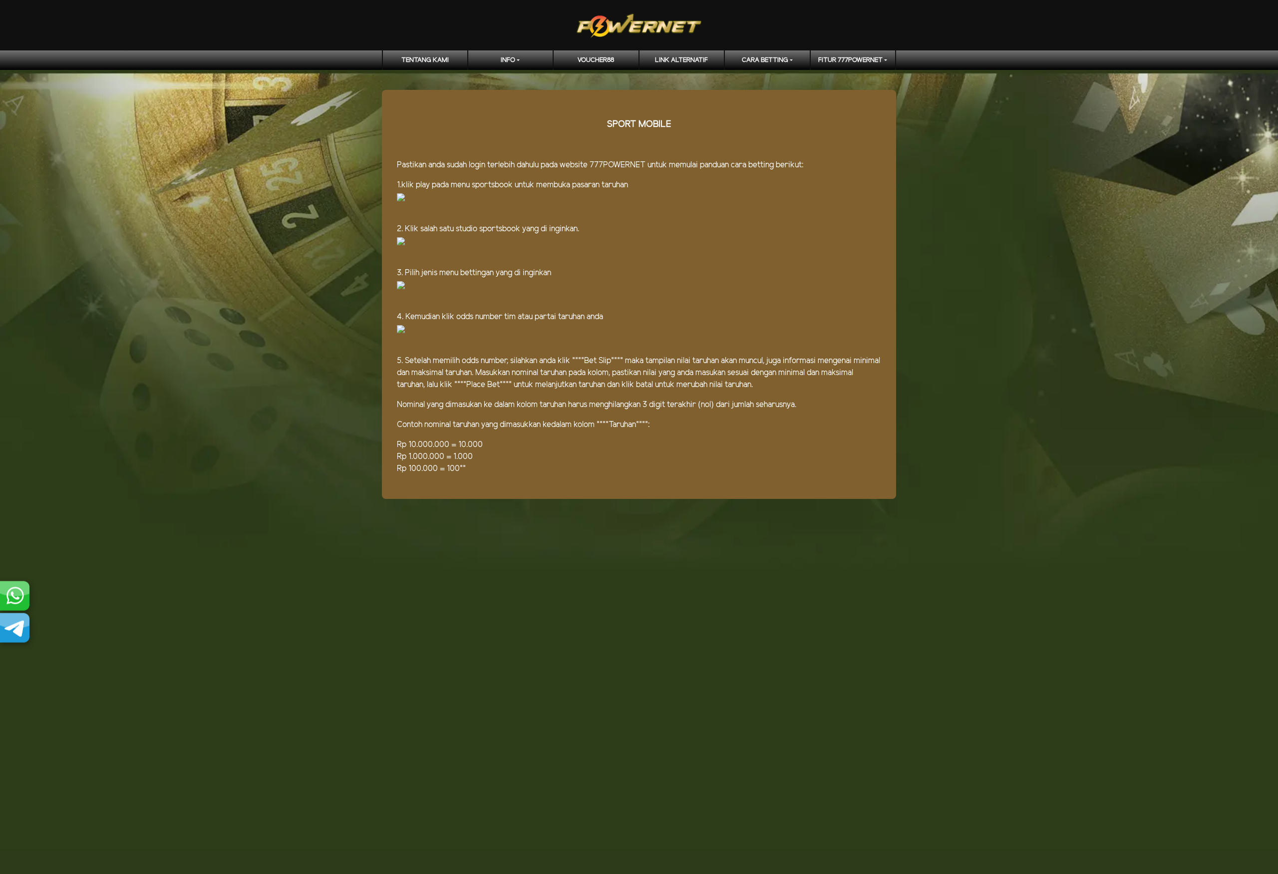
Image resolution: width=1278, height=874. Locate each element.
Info (508, 60)
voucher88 (596, 60)
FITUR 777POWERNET (850, 60)
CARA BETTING (765, 60)
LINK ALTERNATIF (681, 60)
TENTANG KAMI (425, 60)
